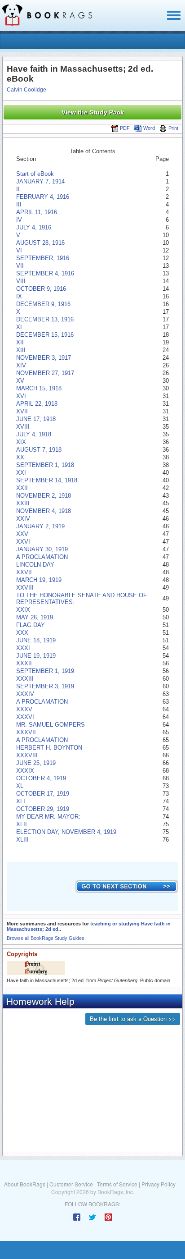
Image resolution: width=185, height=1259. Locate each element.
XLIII (22, 839)
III (19, 204)
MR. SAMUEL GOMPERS (50, 724)
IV (19, 219)
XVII (22, 411)
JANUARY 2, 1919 (40, 526)
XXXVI (25, 717)
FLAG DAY (30, 625)
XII (20, 342)
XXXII (24, 663)
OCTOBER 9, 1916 (41, 288)
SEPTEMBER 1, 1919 (45, 671)
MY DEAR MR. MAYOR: (49, 816)
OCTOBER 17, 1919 (42, 793)
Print (173, 128)
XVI (21, 396)
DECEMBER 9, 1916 (43, 304)
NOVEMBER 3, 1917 (43, 357)
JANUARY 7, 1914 (40, 181)
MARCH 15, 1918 (39, 388)
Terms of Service (117, 1184)
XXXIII (25, 678)
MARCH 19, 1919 (39, 580)
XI (19, 327)
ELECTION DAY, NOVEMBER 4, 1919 (66, 832)
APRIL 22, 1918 (36, 403)
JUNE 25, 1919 (36, 763)
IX (19, 296)
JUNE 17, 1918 (36, 419)
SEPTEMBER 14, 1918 (46, 480)
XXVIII (25, 587)
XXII (22, 488)
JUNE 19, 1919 (36, 655)
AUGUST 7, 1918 (39, 449)
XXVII (24, 572)
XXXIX (25, 770)
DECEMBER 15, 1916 (45, 334)
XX (20, 457)
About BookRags (24, 1184)
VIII (21, 281)
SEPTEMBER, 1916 (42, 258)
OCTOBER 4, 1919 (41, 778)
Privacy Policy (158, 1184)
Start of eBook (35, 173)
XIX (21, 442)
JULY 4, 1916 (33, 227)
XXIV (23, 518)
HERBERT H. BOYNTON (49, 747)
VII (20, 265)
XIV (21, 365)
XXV (22, 534)
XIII (21, 350)
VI (19, 250)
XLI (20, 801)
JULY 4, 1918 (33, 434)
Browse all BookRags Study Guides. (46, 938)
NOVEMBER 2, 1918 (43, 495)
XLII (21, 824)
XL (19, 786)
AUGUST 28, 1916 (40, 242)
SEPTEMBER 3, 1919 (45, 686)
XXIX (23, 609)
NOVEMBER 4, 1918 (43, 511)
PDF (125, 128)
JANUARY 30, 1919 (42, 549)
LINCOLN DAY (35, 564)
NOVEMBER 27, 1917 (45, 373)
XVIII (23, 426)
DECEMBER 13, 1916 (45, 319)
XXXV (24, 709)
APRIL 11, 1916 (36, 212)
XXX (22, 632)
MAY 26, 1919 (34, 617)
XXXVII (26, 732)
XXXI (23, 648)
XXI (21, 472)
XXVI (23, 541)
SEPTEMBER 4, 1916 (45, 273)
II (18, 189)
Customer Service (71, 1184)
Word (149, 128)
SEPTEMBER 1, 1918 (45, 465)
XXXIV (25, 694)
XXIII (23, 503)
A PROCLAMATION (42, 557)
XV (20, 380)
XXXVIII (27, 755)
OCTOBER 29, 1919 (42, 809)
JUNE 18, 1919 (36, 640)
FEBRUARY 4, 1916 (42, 196)
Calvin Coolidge (26, 90)
